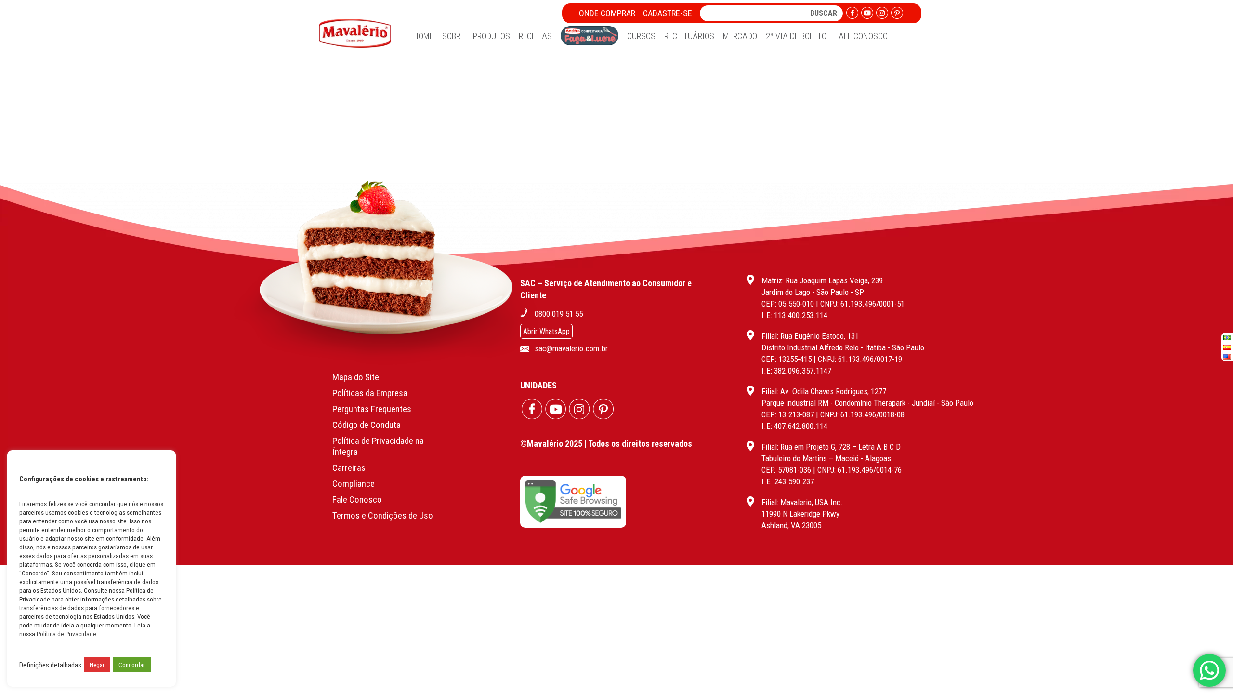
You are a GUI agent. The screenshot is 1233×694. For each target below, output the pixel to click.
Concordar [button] (131, 664)
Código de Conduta (366, 424)
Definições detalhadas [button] (50, 665)
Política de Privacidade (66, 634)
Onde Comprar (607, 13)
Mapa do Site (355, 377)
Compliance (353, 483)
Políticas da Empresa (369, 393)
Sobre (453, 36)
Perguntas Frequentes (371, 408)
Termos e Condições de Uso (382, 515)
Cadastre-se (667, 13)
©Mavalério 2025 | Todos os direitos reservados (606, 444)
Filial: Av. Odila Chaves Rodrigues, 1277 (823, 391)
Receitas (535, 36)
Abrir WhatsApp (546, 331)
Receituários (689, 36)
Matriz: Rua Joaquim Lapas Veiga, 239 (822, 280)
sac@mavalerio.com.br (571, 348)
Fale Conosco (861, 36)
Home (423, 36)
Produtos (491, 36)
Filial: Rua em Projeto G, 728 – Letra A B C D (831, 447)
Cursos (641, 36)
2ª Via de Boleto (796, 36)
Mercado (740, 36)
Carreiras (349, 467)
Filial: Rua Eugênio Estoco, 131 (810, 336)
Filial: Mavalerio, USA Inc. (802, 502)
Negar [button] (97, 664)
